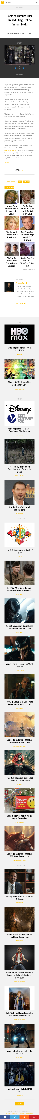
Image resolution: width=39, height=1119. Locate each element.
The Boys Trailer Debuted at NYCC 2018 (19, 1090)
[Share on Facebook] (5, 1117)
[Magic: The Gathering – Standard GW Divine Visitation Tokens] (19, 724)
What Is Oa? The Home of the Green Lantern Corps (19, 383)
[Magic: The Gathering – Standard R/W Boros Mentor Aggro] (19, 838)
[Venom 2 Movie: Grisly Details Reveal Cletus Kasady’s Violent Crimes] (19, 610)
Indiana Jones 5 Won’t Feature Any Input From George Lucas (19, 935)
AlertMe (6, 162)
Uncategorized (19, 822)
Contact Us (21, 1113)
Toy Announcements (19, 981)
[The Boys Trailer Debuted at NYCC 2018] (19, 1074)
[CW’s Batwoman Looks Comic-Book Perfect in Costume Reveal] (19, 762)
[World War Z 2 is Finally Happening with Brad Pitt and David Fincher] (19, 573)
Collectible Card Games (19, 746)
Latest (19, 1104)
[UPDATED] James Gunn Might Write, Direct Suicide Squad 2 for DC (19, 703)
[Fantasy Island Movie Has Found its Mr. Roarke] (19, 881)
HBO (19, 182)
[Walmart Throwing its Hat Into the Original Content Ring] (19, 800)
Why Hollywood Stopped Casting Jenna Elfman (12, 235)
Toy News (19, 556)
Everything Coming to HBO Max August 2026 (19, 348)
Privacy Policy (29, 1113)
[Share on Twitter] (15, 1117)
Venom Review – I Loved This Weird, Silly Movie (19, 665)
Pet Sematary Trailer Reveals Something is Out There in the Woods (19, 469)
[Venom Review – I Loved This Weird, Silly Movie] (19, 648)
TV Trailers (19, 1095)
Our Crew (8, 1113)
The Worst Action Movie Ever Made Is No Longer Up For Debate (11, 209)
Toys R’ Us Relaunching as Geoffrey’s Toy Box (19, 551)
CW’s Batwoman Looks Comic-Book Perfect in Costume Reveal (19, 779)
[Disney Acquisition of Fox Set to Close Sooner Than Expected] (19, 413)
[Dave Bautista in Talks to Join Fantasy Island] (19, 492)
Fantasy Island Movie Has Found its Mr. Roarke (19, 898)
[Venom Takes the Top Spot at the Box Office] (19, 1036)
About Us (14, 1113)
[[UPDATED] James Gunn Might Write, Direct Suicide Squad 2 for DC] (19, 686)
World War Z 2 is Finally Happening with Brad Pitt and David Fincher (19, 589)
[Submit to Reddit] (24, 1117)
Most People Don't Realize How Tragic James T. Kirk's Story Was (27, 236)
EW (22, 170)
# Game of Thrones (10, 182)
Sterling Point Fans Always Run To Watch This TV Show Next (27, 262)
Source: (17, 170)
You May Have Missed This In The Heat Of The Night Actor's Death (27, 209)
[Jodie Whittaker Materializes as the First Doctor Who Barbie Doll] (19, 998)
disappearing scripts (10, 150)
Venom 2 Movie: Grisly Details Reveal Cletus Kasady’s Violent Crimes (19, 627)
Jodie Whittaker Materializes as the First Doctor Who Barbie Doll (19, 1014)
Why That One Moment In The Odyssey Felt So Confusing (11, 262)
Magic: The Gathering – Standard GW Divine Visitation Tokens (19, 741)
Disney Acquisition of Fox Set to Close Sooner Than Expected (19, 430)
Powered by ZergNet (28, 269)
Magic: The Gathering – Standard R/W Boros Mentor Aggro (19, 855)
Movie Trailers (19, 475)
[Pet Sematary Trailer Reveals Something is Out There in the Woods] (19, 451)
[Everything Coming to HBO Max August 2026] (19, 334)
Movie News (19, 435)
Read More (19, 303)
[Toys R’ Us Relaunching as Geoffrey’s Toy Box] (19, 535)
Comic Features (19, 389)
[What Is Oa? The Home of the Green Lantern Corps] (19, 369)
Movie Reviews (20, 670)
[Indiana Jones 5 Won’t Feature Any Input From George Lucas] (19, 919)
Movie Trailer (11, 442)
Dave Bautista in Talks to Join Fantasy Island (19, 508)
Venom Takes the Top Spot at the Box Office (19, 1052)
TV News (26, 182)
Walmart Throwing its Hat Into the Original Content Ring (19, 817)
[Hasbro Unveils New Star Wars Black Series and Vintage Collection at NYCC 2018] (19, 957)
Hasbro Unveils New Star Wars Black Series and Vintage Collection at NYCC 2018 (19, 975)
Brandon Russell (21, 283)
